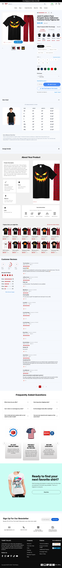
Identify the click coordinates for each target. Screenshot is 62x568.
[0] (59, 4)
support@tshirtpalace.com (9, 529)
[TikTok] (14, 556)
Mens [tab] (43, 29)
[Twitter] (8, 556)
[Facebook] (2, 556)
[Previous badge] (4, 443)
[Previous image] (2, 48)
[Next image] (34, 48)
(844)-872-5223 (23, 529)
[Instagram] (5, 556)
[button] (49, 12)
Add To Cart (53, 84)
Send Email (55, 519)
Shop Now (46, 492)
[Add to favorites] (10, 228)
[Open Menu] (2, 4)
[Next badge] (57, 443)
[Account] (56, 4)
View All (58, 26)
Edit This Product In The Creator (49, 88)
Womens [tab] (52, 29)
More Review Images (10, 292)
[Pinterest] (11, 556)
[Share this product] (51, 13)
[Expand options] (59, 76)
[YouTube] (17, 556)
